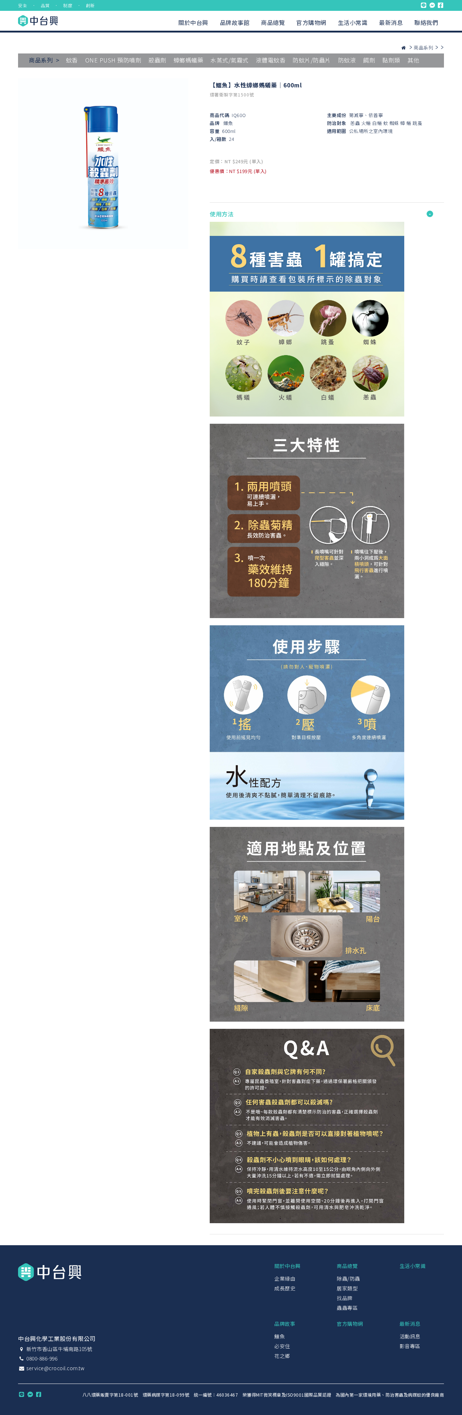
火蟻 (366, 123)
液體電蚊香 (271, 60)
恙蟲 (355, 123)
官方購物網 (311, 22)
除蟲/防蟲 (348, 1278)
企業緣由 (284, 1278)
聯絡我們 (426, 22)
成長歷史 (284, 1288)
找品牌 (345, 1298)
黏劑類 (391, 60)
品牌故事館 (235, 22)
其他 (413, 60)
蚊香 (72, 60)
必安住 (282, 1346)
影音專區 (410, 1346)
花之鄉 (282, 1355)
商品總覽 (273, 22)
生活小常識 (353, 22)
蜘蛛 (394, 123)
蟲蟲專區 (347, 1307)
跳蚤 (417, 123)
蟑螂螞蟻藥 (189, 60)
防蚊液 (347, 60)
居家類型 (347, 1288)
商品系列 (423, 47)
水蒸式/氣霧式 (229, 60)
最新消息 (391, 22)
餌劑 (369, 60)
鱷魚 (228, 123)
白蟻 (377, 123)
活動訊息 (410, 1336)
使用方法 (222, 214)
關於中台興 (193, 22)
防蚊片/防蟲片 (312, 60)
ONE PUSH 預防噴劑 (113, 60)
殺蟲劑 (157, 60)
